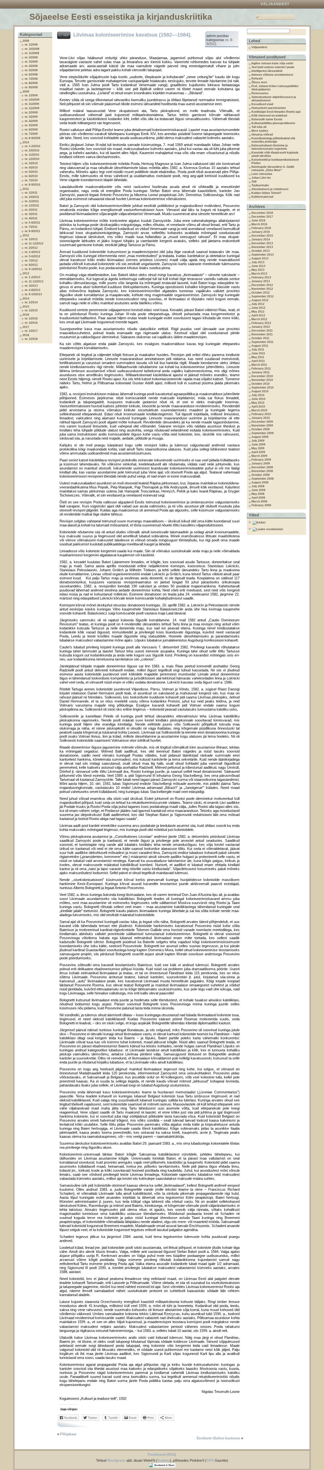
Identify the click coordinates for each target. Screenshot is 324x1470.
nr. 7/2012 (31, 260)
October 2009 (260, 429)
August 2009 (259, 437)
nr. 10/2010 (32, 150)
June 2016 (258, 220)
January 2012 (260, 326)
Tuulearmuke (260, 185)
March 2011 (259, 364)
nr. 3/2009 (31, 116)
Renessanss (259, 93)
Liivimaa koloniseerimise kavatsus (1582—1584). (132, 35)
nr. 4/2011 (31, 218)
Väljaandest (274, 4)
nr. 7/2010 (31, 180)
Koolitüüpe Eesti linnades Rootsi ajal (276, 111)
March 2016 (259, 224)
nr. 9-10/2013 (33, 294)
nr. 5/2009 (31, 125)
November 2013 (262, 247)
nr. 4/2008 (31, 66)
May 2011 (257, 357)
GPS (210, 1460)
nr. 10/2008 (32, 49)
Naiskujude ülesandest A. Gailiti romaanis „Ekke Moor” (272, 168)
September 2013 (262, 254)
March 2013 (259, 273)
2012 (26, 235)
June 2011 (258, 353)
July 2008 (257, 486)
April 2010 (258, 406)
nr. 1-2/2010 (32, 146)
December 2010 (262, 376)
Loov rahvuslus (261, 174)
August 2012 (259, 300)
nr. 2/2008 (31, 57)
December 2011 (262, 330)
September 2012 (262, 296)
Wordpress (116, 1460)
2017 (26, 327)
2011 (26, 189)
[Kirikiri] (278, 523)
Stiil (253, 181)
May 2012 (257, 311)
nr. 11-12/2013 (34, 281)
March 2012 (259, 319)
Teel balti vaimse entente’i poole (272, 67)
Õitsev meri (259, 82)
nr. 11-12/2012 (34, 243)
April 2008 (258, 497)
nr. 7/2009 (31, 134)
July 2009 (257, 440)
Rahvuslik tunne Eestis (266, 119)
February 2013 (261, 277)
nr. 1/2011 (31, 192)
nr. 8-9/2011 (32, 231)
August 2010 (259, 391)
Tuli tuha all (258, 127)
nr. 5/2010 (31, 171)
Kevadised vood (262, 104)
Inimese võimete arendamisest (272, 74)
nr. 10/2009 (32, 99)
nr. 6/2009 (31, 129)
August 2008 (259, 482)
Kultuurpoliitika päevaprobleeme (273, 123)
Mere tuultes (259, 130)
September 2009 (262, 433)
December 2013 (262, 243)
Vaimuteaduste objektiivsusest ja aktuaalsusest (273, 98)
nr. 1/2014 (31, 302)
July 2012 (257, 304)
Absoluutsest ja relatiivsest (269, 189)
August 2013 (259, 258)
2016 (26, 314)
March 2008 (259, 501)
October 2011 (260, 338)
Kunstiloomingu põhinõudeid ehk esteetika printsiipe (273, 140)
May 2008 (257, 494)
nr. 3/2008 (31, 61)
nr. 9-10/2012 (33, 269)
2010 (26, 142)
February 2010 (261, 414)
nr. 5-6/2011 (32, 222)
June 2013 (258, 266)
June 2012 (258, 307)
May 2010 (257, 402)
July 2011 (257, 349)
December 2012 (262, 285)
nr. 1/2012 (31, 239)
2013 (26, 273)
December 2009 (262, 421)
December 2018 (262, 213)
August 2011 (259, 345)
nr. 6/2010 (31, 176)
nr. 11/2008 (32, 53)
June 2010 (258, 399)
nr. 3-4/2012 (32, 252)
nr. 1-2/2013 (32, 277)
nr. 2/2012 (31, 247)
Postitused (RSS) (162, 1454)
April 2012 (258, 315)
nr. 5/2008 (31, 70)
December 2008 (262, 467)
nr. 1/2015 (31, 310)
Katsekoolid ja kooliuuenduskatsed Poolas (275, 161)
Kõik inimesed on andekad (269, 115)
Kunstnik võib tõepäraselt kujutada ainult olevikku (274, 154)
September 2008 (262, 478)
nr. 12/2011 (32, 205)
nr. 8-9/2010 (32, 184)
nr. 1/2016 (31, 318)
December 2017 (262, 216)
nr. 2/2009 (31, 112)
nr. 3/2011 (31, 214)
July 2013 (257, 262)
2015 (26, 306)
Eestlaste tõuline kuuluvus (218, 1438)
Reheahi (257, 78)
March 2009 (259, 456)
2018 (26, 335)
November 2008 (262, 471)
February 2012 (261, 323)
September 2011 (262, 342)
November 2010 (262, 380)
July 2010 (257, 395)
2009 (26, 91)
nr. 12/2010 (32, 159)
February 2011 (261, 368)
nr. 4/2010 (31, 167)
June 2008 (258, 490)
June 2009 (258, 444)
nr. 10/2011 (32, 197)
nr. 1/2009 (31, 95)
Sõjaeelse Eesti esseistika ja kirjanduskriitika (120, 17)
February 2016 (261, 228)
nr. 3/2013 (31, 285)
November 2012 (262, 288)
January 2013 (260, 281)
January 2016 (260, 232)
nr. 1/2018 (31, 339)
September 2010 (262, 387)
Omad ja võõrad (262, 134)
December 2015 (262, 235)
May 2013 (257, 270)
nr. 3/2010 (31, 163)
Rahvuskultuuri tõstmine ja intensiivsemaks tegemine (269, 147)
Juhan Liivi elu (261, 177)
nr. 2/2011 (31, 209)
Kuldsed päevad (262, 196)
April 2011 (258, 361)
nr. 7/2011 (31, 227)
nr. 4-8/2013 (32, 290)
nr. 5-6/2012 (32, 256)
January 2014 (260, 239)
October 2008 (260, 475)
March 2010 (259, 410)
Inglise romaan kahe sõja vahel (272, 63)
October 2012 (260, 292)
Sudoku (163, 1460)
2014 (26, 298)
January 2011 (260, 372)
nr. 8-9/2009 (32, 138)
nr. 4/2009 (31, 121)
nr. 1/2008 (31, 44)
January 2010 (260, 418)
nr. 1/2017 (31, 330)
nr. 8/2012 (31, 265)
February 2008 (261, 505)
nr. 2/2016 (31, 322)
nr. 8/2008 (31, 83)
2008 (26, 40)
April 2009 (258, 452)
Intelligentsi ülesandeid (266, 71)
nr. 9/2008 (31, 87)
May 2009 (257, 448)
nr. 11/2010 (32, 154)
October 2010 (260, 383)
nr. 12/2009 (32, 108)
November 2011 (262, 334)
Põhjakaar (68, 1434)
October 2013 (260, 251)
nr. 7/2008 (31, 78)
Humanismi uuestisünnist (268, 108)
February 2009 (261, 459)
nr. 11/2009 (32, 104)
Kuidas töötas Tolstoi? (266, 193)
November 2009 (262, 425)
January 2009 (260, 463)
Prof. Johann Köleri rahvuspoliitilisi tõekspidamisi (274, 87)
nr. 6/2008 (31, 74)
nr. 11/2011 (32, 201)
